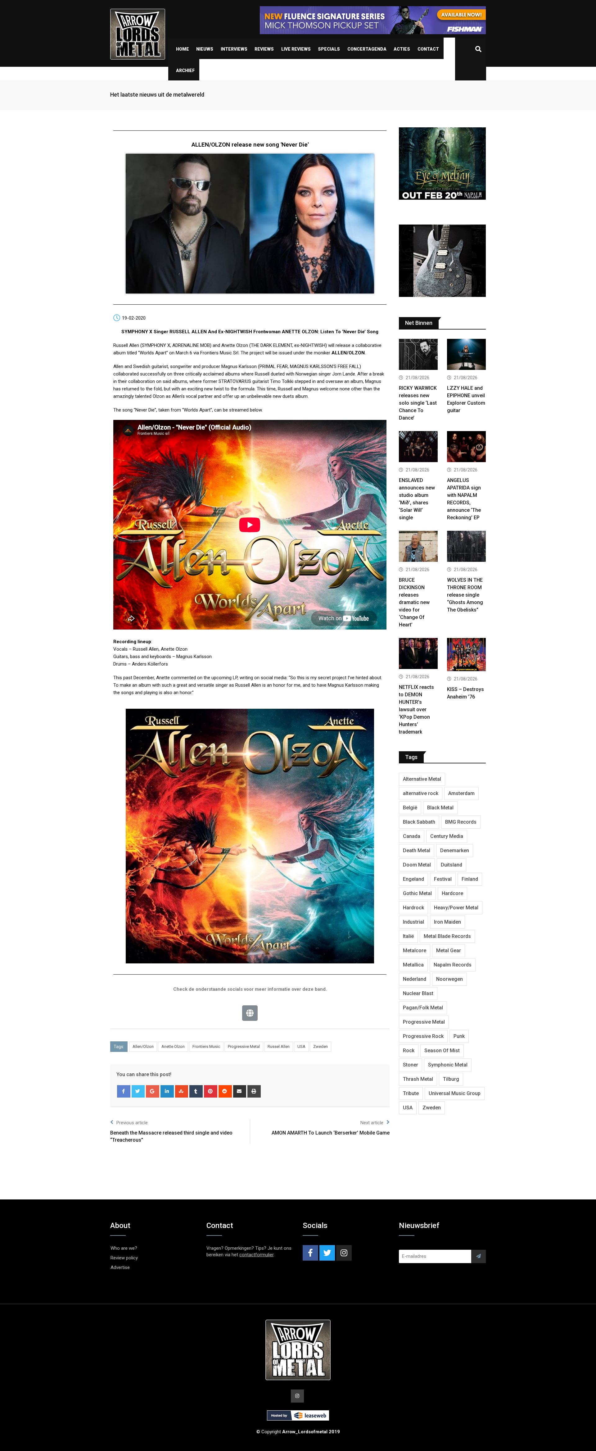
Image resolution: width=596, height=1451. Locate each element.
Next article (371, 1123)
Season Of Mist (442, 1050)
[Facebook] (123, 1091)
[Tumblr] (196, 1091)
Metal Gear (448, 950)
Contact (428, 49)
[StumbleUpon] (181, 1091)
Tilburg (451, 1079)
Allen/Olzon (143, 1046)
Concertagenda (366, 49)
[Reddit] (225, 1091)
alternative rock (420, 793)
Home (182, 49)
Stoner (410, 1065)
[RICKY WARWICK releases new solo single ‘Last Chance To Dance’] (418, 355)
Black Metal (440, 808)
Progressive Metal (244, 1046)
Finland (470, 879)
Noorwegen (449, 979)
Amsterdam (461, 793)
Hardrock (413, 908)
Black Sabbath (419, 822)
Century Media (446, 836)
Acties (402, 49)
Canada (411, 836)
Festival (443, 879)
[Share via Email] (239, 1091)
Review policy (124, 1258)
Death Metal (416, 850)
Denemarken (454, 850)
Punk (459, 1036)
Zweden (320, 1046)
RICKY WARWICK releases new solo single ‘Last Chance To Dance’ (418, 403)
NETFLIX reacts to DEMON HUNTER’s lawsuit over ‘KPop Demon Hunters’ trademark (416, 709)
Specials (329, 49)
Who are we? (124, 1248)
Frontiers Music (206, 1046)
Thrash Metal (418, 1079)
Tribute (411, 1093)
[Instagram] (344, 1253)
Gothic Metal (417, 893)
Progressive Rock (423, 1036)
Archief (185, 70)
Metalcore (414, 950)
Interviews (234, 49)
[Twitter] (138, 1091)
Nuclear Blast (418, 993)
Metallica (413, 965)
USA (301, 1046)
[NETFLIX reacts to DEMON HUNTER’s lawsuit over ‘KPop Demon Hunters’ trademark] (418, 654)
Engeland (413, 879)
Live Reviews (296, 49)
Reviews (264, 49)
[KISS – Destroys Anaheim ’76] (466, 655)
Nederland (414, 979)
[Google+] (152, 1091)
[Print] (254, 1091)
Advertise (120, 1267)
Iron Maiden (447, 922)
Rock (408, 1050)
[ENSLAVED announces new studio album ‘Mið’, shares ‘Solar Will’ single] (418, 447)
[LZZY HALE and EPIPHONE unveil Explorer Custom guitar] (466, 355)
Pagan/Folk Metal (423, 1008)
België (410, 808)
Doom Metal (417, 865)
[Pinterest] (210, 1091)
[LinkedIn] (167, 1091)
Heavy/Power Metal (456, 908)
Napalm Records (453, 965)
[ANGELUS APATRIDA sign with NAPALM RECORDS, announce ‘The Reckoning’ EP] (466, 447)
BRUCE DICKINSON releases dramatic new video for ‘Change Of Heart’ (414, 602)
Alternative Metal (422, 779)
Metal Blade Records (447, 936)
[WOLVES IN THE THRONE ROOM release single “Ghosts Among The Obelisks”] (466, 547)
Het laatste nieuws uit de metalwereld (157, 94)
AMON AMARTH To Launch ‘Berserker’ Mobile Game (331, 1133)
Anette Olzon (173, 1046)
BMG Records (460, 822)
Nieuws (204, 49)
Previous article (132, 1123)
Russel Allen (279, 1046)
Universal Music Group (455, 1093)
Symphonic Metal (447, 1065)
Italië (408, 936)
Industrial (413, 922)
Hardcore (452, 893)
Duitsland (451, 865)
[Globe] (250, 1013)
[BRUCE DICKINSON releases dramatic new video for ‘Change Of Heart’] (418, 547)
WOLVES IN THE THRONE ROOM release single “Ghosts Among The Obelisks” (465, 595)
